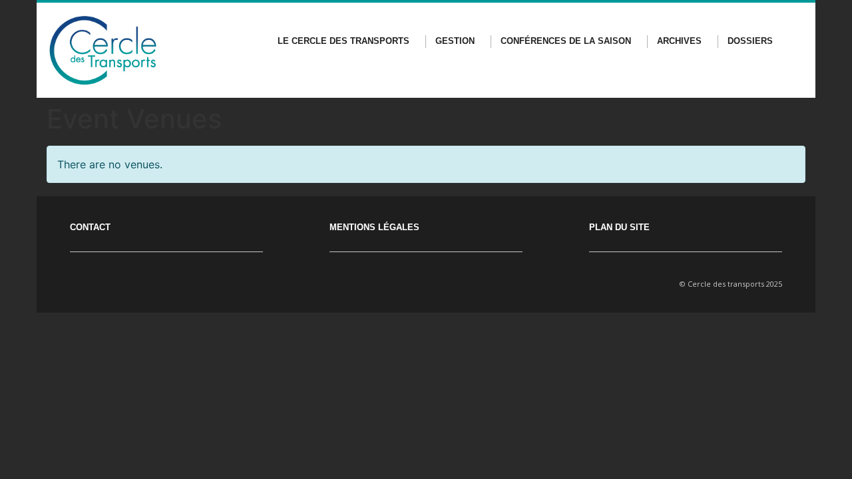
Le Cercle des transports (343, 41)
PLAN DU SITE (619, 227)
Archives (679, 41)
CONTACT (90, 227)
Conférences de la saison (566, 41)
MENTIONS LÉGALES (374, 227)
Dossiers (750, 41)
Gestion (455, 41)
